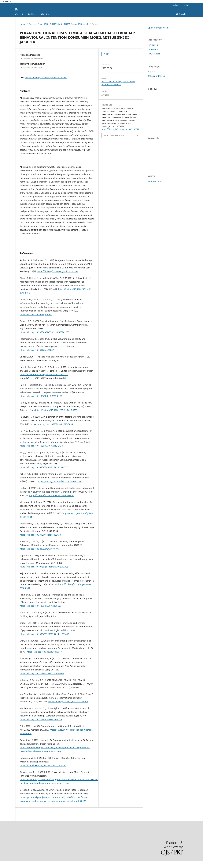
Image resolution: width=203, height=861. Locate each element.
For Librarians (154, 53)
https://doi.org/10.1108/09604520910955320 (51, 495)
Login (185, 5)
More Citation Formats (114, 135)
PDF (108, 54)
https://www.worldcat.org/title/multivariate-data (44, 374)
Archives (32, 14)
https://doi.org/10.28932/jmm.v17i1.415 (40, 548)
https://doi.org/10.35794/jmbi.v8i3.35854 (57, 271)
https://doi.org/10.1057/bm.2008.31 (38, 350)
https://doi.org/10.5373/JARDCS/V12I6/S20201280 (44, 332)
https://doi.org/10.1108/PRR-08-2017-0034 (52, 424)
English (151, 71)
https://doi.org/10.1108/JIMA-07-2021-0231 (41, 605)
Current (19, 14)
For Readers (153, 44)
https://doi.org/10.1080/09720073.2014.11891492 (44, 634)
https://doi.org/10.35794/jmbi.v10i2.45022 (46, 77)
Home (22, 24)
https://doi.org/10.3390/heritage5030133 (40, 534)
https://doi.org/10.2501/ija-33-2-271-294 (68, 701)
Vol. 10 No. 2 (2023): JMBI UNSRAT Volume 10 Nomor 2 (64, 24)
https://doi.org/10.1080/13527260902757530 (60, 481)
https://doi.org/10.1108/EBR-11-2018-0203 (56, 410)
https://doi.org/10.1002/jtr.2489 (36, 314)
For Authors (153, 49)
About (44, 14)
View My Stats (154, 181)
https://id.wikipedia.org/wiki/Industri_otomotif (43, 765)
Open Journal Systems (159, 27)
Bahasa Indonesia (156, 75)
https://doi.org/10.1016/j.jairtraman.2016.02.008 (44, 566)
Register (175, 5)
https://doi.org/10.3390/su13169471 (45, 651)
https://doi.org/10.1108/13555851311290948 (42, 673)
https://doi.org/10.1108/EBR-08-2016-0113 (41, 719)
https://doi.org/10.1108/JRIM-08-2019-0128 (41, 445)
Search (182, 14)
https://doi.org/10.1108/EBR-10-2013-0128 (41, 396)
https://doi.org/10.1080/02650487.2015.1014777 (44, 467)
